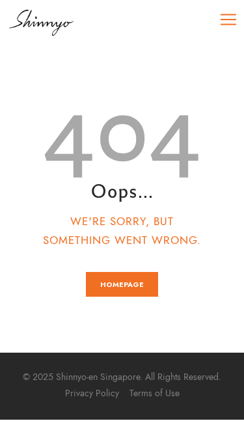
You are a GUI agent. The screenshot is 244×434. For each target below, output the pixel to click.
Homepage (122, 284)
